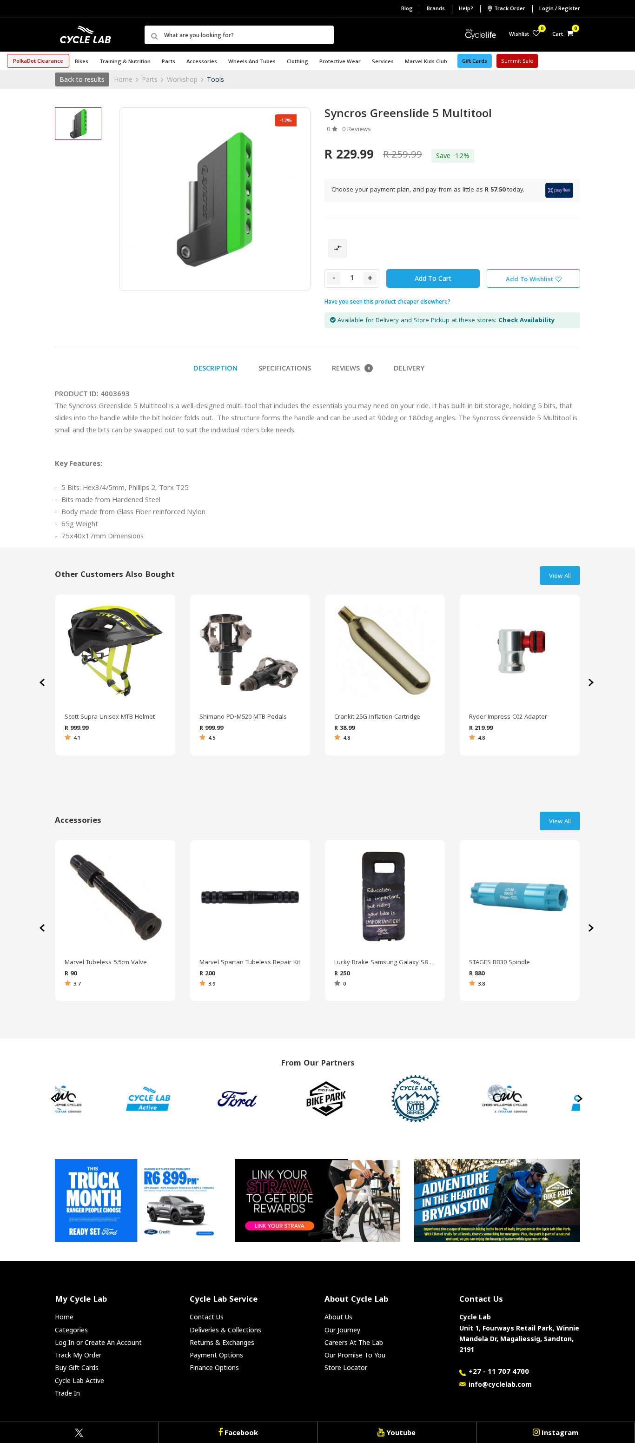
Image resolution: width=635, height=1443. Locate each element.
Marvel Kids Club (426, 62)
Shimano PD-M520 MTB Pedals (243, 717)
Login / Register (559, 9)
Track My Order (78, 1354)
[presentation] (592, 682)
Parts (150, 79)
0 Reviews (356, 130)
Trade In (67, 1393)
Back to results (82, 79)
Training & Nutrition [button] (125, 62)
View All (560, 576)
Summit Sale (517, 61)
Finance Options (214, 1367)
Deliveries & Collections (225, 1329)
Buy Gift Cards (77, 1367)
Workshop (182, 79)
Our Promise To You (354, 1354)
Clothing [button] (297, 62)
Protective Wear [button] (340, 62)
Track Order (509, 9)
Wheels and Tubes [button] (252, 62)
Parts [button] (168, 62)
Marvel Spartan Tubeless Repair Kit (249, 962)
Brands (436, 9)
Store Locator (345, 1367)
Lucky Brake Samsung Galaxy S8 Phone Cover (385, 962)
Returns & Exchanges (222, 1342)
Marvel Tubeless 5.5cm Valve (106, 962)
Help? (466, 9)
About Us (338, 1316)
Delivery (409, 369)
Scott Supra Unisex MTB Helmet (110, 717)
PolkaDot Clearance (38, 61)
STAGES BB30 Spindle (499, 962)
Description (215, 369)
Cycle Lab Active (79, 1380)
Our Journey (342, 1329)
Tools (215, 79)
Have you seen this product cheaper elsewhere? (387, 301)
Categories (71, 1329)
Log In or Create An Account (98, 1342)
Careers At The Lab (353, 1342)
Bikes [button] (81, 62)
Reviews (351, 369)
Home (123, 79)
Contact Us (207, 1316)
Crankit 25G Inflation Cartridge (377, 717)
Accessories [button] (201, 62)
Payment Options (216, 1354)
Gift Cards (474, 61)
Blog (407, 9)
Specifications (284, 369)
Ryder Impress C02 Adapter (508, 717)
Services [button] (383, 62)
